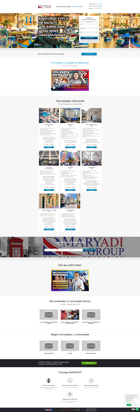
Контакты (78, 49)
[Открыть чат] (137, 409)
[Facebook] (51, 410)
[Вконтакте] (46, 410)
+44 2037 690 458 (77, 6)
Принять (129, 404)
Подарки (75, 258)
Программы (62, 49)
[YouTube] (47, 410)
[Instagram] (49, 410)
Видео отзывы (70, 49)
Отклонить (135, 404)
